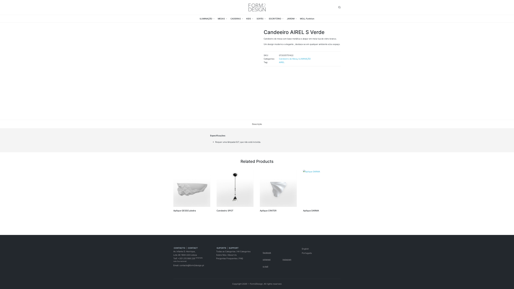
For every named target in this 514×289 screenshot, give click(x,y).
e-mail (265, 266)
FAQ (241, 258)
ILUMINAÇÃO (304, 59)
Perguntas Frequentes (226, 258)
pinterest (267, 259)
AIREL (281, 62)
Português (307, 253)
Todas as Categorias (225, 251)
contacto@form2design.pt (191, 265)
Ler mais (191, 207)
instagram (287, 259)
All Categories (244, 251)
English (305, 249)
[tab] (257, 124)
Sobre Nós (221, 255)
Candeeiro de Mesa (288, 59)
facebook (267, 253)
